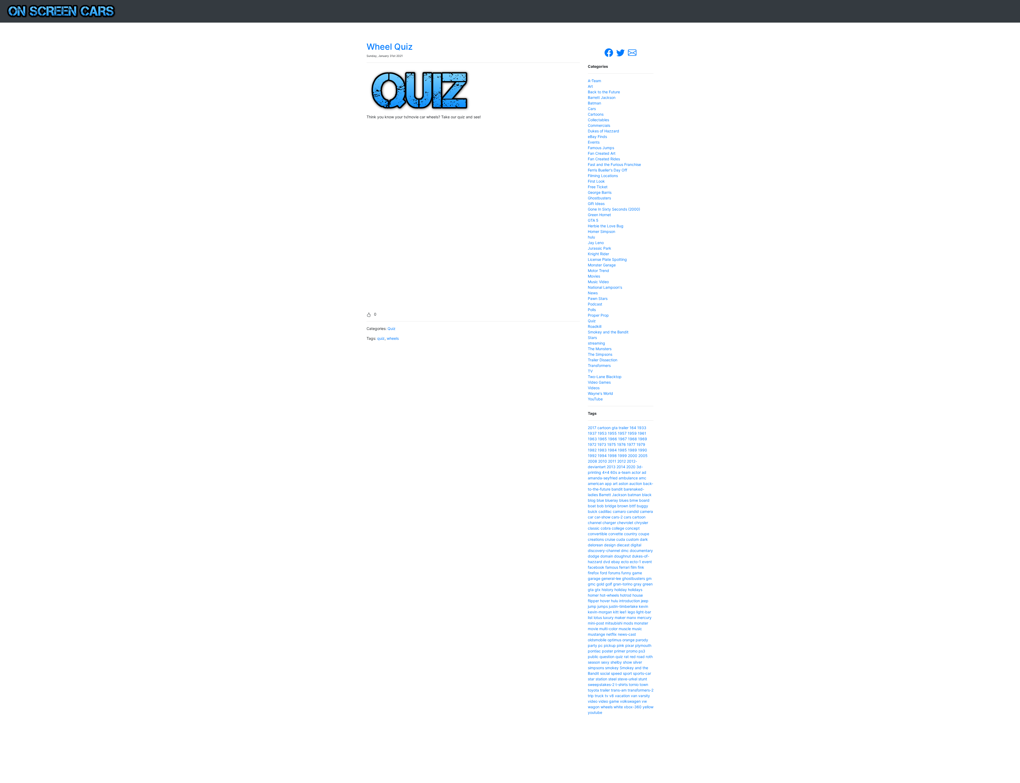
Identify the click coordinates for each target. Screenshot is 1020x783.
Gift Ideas (596, 203)
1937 (592, 433)
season (594, 662)
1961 (642, 433)
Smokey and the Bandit (608, 332)
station (601, 679)
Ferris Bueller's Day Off (607, 170)
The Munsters (599, 348)
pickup (610, 645)
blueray (611, 500)
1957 (622, 433)
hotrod (625, 595)
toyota (593, 690)
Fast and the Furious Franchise (614, 164)
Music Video (598, 281)
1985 (622, 450)
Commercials (599, 125)
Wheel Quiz (390, 46)
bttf (632, 506)
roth (649, 656)
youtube (595, 712)
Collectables (598, 120)
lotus (598, 617)
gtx (598, 589)
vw (644, 701)
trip (591, 695)
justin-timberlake (623, 606)
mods (628, 623)
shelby (616, 662)
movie (593, 628)
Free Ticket (597, 187)
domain (606, 556)
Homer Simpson (601, 231)
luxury (608, 617)
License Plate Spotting (607, 259)
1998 (612, 455)
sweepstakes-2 (601, 684)
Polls (592, 309)
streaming (596, 343)
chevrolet (625, 522)
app (608, 483)
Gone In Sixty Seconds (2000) (614, 209)
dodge (593, 556)
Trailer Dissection (602, 360)
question (607, 656)
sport (627, 673)
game (637, 573)
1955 (612, 433)
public (593, 656)
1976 (621, 444)
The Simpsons (600, 354)
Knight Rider (598, 254)
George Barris (599, 192)
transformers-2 (640, 690)
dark (644, 539)
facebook (596, 567)
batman (634, 494)
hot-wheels (609, 595)
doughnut (622, 556)
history (607, 589)
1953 (602, 433)
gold (600, 584)
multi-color (608, 628)
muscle (625, 628)
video (592, 701)
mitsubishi (613, 623)
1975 (611, 444)
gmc (592, 584)
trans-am (619, 690)
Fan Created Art (601, 153)
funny (626, 573)
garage (594, 578)
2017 (592, 427)
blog (592, 500)
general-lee (611, 578)
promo (632, 651)
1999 (622, 455)
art (615, 483)
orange (628, 640)
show (627, 662)
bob (600, 506)
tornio (634, 684)
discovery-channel (604, 550)
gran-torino (622, 584)
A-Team (594, 80)
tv (606, 695)
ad (644, 472)
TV (590, 371)
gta (615, 427)
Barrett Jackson (601, 97)
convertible (597, 533)
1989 (632, 450)
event (647, 561)
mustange (596, 634)
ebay (615, 561)
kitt (616, 612)
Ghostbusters (599, 198)
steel (612, 679)
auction (635, 483)
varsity (644, 695)
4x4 (605, 472)
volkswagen (630, 701)
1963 (592, 439)
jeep (644, 600)
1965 (602, 439)
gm (649, 578)
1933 (641, 427)
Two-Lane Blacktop (605, 376)
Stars (592, 337)
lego (631, 612)
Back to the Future (604, 92)
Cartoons (596, 114)
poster (607, 651)
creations (596, 539)
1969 (642, 439)
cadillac (605, 511)
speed (616, 673)
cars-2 (617, 517)
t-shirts (621, 684)
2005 (643, 455)
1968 (632, 439)
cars (627, 517)
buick (592, 511)
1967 (622, 439)
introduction (629, 600)
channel (594, 522)
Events (594, 142)
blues (623, 500)
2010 (602, 461)
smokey (612, 667)
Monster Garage (602, 265)
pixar (629, 645)
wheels (393, 338)
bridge (610, 506)
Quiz (392, 328)
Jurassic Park (599, 248)
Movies (594, 276)
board (644, 500)
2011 (612, 461)
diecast (623, 545)
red (633, 656)
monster (641, 623)
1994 (602, 455)
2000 (632, 455)
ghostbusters (633, 578)
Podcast (595, 304)
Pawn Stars (597, 298)
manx (631, 617)
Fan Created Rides (604, 159)
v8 (611, 695)
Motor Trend (598, 270)
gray (637, 584)
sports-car (642, 673)
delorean (595, 545)
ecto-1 (635, 561)
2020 (630, 466)
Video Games (599, 382)
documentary (641, 550)
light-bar (643, 612)
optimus (614, 640)
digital (636, 545)
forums (614, 573)
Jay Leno (596, 242)
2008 (592, 461)
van (634, 695)
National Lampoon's (605, 287)
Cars (592, 108)
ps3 (642, 651)
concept (632, 528)
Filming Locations (603, 175)
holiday (620, 589)
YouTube (595, 399)
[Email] (632, 52)
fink (641, 567)
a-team (624, 472)
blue (600, 500)
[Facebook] (609, 52)
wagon (594, 707)
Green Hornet (599, 214)
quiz (381, 338)
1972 (592, 444)
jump (592, 606)
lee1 (623, 612)
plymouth (643, 645)
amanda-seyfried (603, 478)
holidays (635, 589)
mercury (644, 617)
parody (642, 640)
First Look (596, 181)
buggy (642, 506)
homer (593, 595)
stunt (642, 679)
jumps (602, 606)
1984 (612, 450)
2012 (621, 461)
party (592, 645)
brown (622, 506)
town (644, 684)
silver (637, 662)
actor (636, 472)
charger (609, 522)
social (605, 673)
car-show (602, 517)
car (590, 517)
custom (632, 539)
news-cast (627, 634)
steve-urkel (627, 679)
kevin (643, 606)
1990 (642, 450)
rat (626, 656)
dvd (606, 561)
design (610, 545)
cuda (620, 539)
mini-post (596, 623)
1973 (601, 444)
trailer (623, 427)
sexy (605, 662)
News (593, 293)
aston (623, 483)
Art (590, 86)
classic (594, 528)
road (641, 656)
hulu (591, 237)
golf (608, 584)
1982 (592, 450)
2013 (611, 466)
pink (620, 645)
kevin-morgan (600, 612)
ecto (625, 561)
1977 (631, 444)
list (590, 617)
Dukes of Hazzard (603, 131)
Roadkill (594, 326)
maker (620, 617)
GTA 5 (593, 220)
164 (633, 427)
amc (642, 478)
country (630, 533)
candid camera (640, 511)
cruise (610, 539)
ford (603, 573)
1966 (612, 439)
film (634, 567)
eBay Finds (597, 136)
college (618, 528)
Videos (594, 388)
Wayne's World (600, 393)
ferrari (624, 567)
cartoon (604, 427)
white (618, 707)
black (647, 494)
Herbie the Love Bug (605, 226)
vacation (622, 695)
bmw (634, 500)
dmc (625, 550)
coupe (643, 533)
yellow (648, 707)
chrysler (641, 522)
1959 (632, 433)
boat (592, 506)
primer (619, 651)
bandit (617, 489)
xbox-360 (632, 707)
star (591, 679)
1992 (592, 455)
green (648, 584)
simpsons (596, 667)
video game (608, 701)
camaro (619, 511)
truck (599, 695)
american (596, 483)
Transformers (599, 365)
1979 (640, 444)
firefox (593, 573)
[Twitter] (621, 52)
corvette (615, 533)
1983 (602, 450)
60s (613, 472)
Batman (594, 103)
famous (611, 567)
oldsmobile (597, 640)
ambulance (628, 478)
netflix (611, 634)
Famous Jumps (601, 147)
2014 (621, 466)
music (637, 628)
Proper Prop (598, 315)
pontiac (594, 651)
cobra (606, 528)
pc (600, 645)
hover (605, 600)
